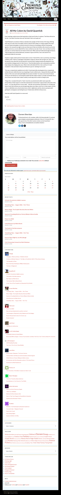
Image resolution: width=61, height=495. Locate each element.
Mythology (15, 440)
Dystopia (50, 434)
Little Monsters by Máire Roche (13, 223)
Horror (23, 33)
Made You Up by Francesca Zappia (14, 389)
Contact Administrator (10, 481)
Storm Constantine (9, 473)
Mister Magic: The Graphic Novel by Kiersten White (19, 209)
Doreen (20, 33)
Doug (45, 434)
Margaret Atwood (9, 470)
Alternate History (10, 434)
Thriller (34, 442)
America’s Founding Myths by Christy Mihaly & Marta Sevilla (21, 214)
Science (47, 440)
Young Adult (48, 442)
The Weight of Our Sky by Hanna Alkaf (46, 25)
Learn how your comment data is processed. (35, 170)
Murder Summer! (10, 318)
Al (5, 434)
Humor (40, 438)
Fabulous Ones (19, 436)
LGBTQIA (44, 438)
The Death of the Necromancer (13, 228)
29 (16, 190)
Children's (32, 434)
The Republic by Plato (11, 261)
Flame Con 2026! (9, 219)
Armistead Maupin (9, 466)
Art (15, 434)
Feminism (31, 436)
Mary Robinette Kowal (11, 464)
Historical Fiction (17, 438)
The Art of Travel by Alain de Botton (14, 378)
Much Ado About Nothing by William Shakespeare (17, 263)
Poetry (29, 440)
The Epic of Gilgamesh (11, 266)
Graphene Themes (14, 493)
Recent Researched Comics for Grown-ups (16, 315)
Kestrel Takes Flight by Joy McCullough (15, 237)
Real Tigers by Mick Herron (12, 278)
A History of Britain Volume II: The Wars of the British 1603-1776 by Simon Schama (25, 259)
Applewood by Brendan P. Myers (13, 398)
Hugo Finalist (34, 438)
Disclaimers (15, 18)
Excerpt (12, 436)
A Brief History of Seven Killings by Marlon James (17, 358)
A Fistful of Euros (9, 459)
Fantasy (26, 436)
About (9, 18)
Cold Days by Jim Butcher (12, 326)
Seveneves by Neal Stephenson (13, 362)
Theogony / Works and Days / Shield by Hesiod (17, 256)
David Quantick (10, 106)
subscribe (41, 160)
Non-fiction (21, 440)
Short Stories (13, 442)
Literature (48, 438)
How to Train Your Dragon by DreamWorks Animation (18, 396)
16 (23, 185)
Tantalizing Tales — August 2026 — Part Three (17, 205)
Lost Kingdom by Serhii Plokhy (13, 25)
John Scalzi (7, 462)
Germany (42, 436)
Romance (40, 440)
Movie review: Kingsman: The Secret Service (16, 353)
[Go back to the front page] (30, 8)
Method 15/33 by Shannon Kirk (13, 393)
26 (45, 187)
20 (52, 185)
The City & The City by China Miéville (15, 345)
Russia (44, 440)
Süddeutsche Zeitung (20, 442)
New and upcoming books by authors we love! (17, 311)
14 (8, 185)
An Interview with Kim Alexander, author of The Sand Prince (20, 360)
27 (52, 187)
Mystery (10, 440)
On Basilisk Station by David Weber (14, 334)
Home (4, 18)
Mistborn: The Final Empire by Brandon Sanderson (17, 406)
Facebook (20, 484)
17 (30, 185)
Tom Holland (8, 468)
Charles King (8, 471)
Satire (26, 33)
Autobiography (25, 434)
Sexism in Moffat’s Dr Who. (12, 415)
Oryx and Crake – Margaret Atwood (14, 409)
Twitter (13, 484)
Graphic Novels (9, 438)
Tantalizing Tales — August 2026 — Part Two (17, 233)
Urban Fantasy (41, 442)
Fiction (35, 436)
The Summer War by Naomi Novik (14, 281)
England (9, 436)
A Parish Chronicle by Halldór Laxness (15, 200)
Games (38, 436)
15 (16, 185)
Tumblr (27, 484)
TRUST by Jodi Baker (11, 391)
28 (8, 190)
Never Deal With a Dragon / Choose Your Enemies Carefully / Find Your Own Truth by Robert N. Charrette (30, 336)
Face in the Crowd (10, 411)
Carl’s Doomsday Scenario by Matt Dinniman (17, 242)
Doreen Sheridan (14, 33)
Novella (26, 440)
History (23, 438)
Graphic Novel (48, 436)
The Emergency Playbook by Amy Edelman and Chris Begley (20, 313)
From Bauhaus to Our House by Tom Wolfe (16, 381)
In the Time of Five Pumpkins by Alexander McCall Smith (19, 283)
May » (32, 191)
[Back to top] (58, 492)
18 (38, 185)
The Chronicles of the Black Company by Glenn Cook (18, 370)
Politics (32, 440)
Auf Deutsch (19, 434)
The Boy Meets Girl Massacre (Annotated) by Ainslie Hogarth (20, 355)
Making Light (8, 461)
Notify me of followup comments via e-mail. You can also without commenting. (27, 161)
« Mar (28, 191)
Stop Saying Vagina (10, 413)
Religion (36, 440)
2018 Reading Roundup (11, 342)
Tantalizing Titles (29, 442)
